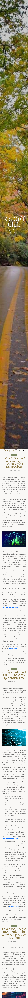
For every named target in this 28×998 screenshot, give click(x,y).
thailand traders (13, 648)
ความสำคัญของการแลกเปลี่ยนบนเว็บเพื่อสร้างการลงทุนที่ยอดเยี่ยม (14, 933)
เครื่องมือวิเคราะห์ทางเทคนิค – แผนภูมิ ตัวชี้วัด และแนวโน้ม (14, 463)
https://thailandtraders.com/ (10, 607)
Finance (14, 455)
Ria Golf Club (14, 222)
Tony (19, 470)
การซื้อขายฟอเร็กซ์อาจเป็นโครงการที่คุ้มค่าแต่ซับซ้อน (14, 675)
